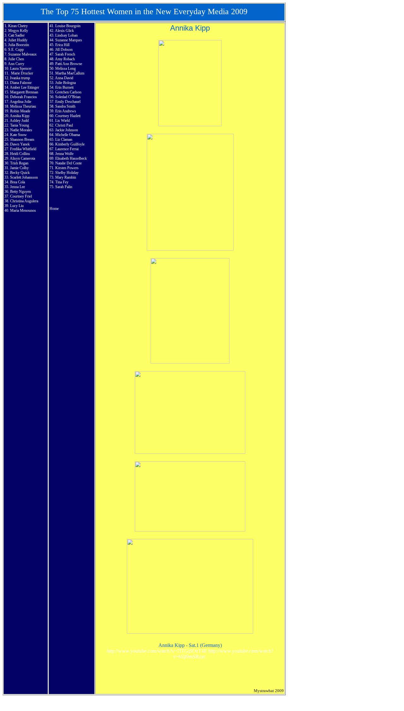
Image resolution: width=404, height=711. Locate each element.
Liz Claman (63, 139)
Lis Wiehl (62, 120)
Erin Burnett (64, 87)
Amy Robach (65, 59)
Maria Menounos (23, 210)
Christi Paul (64, 125)
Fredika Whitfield (23, 149)
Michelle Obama (67, 135)
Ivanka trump (20, 78)
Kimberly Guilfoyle (70, 144)
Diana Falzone (21, 82)
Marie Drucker (22, 73)
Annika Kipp (19, 116)
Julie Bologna (65, 82)
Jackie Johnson (66, 130)
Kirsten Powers (67, 168)
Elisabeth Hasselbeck (71, 158)
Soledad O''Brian (67, 97)
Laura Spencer (21, 68)
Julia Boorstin (18, 45)
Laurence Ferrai (67, 149)
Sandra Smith (65, 106)
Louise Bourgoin (67, 26)
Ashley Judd (19, 120)
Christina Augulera (24, 201)
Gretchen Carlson (68, 92)
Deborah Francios (23, 97)
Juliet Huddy (17, 40)
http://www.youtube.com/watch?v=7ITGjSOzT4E (157, 651)
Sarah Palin (63, 187)
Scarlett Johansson (24, 177)
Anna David (64, 78)
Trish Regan (19, 163)
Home (54, 208)
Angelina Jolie (20, 101)
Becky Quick (20, 172)
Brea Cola (17, 182)
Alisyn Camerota (22, 158)
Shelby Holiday (67, 172)
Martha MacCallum (69, 73)
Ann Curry (16, 64)
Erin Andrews (65, 111)
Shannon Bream (22, 139)
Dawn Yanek (20, 144)
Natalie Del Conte (68, 163)
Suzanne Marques (68, 40)
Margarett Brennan (24, 92)
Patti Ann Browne (68, 64)
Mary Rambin (65, 177)
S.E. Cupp (16, 49)
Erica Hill (62, 45)
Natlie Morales (21, 130)
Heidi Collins (20, 153)
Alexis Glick (64, 30)
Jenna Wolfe (64, 153)
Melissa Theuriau (23, 106)
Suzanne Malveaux (22, 54)
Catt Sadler (16, 35)
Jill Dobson (64, 49)
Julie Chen (16, 59)
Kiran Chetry (18, 26)
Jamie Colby (19, 168)
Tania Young (19, 125)
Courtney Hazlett (67, 116)
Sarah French (65, 54)
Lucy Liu (17, 206)
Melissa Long (65, 68)
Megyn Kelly (18, 30)
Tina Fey (61, 182)
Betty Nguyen (20, 191)
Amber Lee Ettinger (24, 87)
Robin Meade (20, 111)
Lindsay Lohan (66, 35)
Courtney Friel (21, 196)
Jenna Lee (17, 187)
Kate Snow (18, 135)
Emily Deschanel (67, 101)
